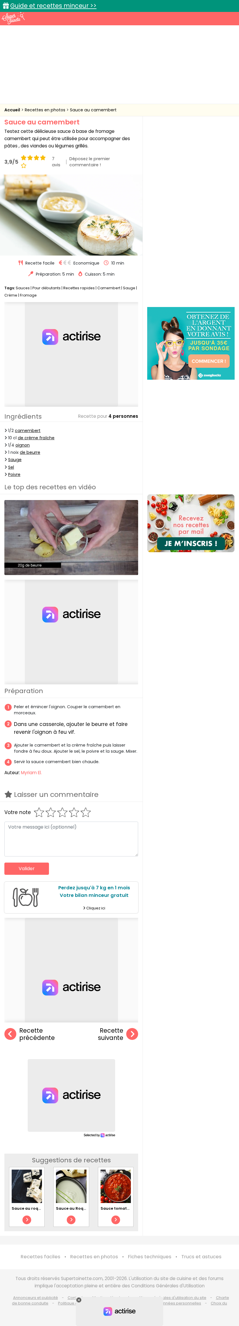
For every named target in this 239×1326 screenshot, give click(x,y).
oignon (22, 445)
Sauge (129, 287)
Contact (75, 1297)
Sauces (23, 287)
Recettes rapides (79, 287)
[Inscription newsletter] (191, 523)
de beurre (30, 452)
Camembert (108, 287)
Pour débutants (46, 287)
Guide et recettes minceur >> (53, 5)
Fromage (28, 295)
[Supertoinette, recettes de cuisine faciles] (13, 18)
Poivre (14, 474)
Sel (11, 467)
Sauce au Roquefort (76, 1208)
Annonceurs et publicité (35, 1297)
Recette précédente (37, 1034)
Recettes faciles (40, 1256)
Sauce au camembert (93, 110)
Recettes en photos (45, 110)
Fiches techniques (149, 1256)
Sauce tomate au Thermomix (130, 1208)
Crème (10, 295)
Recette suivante (110, 1034)
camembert (28, 430)
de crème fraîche (36, 438)
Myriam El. (31, 773)
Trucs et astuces (201, 1256)
